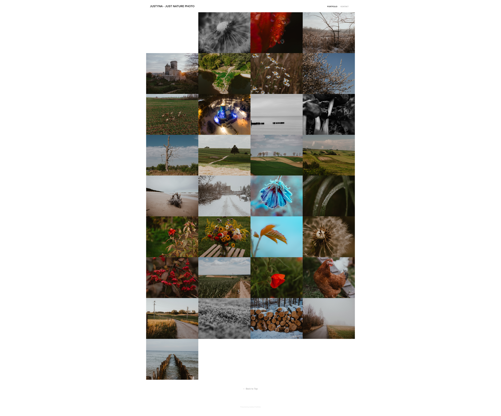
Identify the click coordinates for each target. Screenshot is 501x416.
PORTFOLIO (332, 6)
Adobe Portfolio (255, 407)
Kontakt (345, 6)
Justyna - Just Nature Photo (172, 6)
